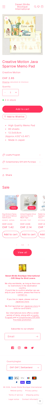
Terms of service (16, 395)
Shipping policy (32, 395)
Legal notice (14, 399)
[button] (3, 6)
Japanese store (22, 301)
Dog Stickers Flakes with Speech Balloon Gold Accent (9, 215)
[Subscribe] (37, 336)
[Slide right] (28, 244)
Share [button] (9, 175)
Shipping (5, 82)
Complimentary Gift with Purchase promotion (26, 318)
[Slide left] (16, 244)
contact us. (22, 295)
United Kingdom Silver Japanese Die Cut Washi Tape (28, 215)
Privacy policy (31, 391)
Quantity (6, 86)
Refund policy (16, 391)
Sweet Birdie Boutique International (26, 387)
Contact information (30, 399)
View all (22, 252)
